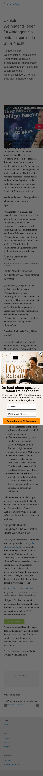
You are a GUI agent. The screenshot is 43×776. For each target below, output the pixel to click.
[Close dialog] (40, 353)
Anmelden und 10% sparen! (21, 421)
